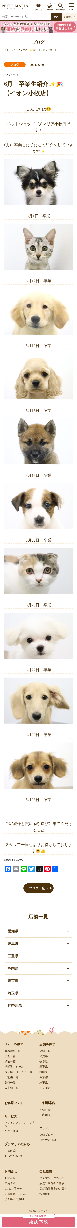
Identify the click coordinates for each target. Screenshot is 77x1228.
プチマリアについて (51, 1178)
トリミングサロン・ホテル (20, 1124)
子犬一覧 (10, 1056)
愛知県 (43, 1056)
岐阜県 (43, 1061)
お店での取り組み (16, 1156)
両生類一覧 (11, 1087)
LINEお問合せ (13, 1188)
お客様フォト (14, 1103)
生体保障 (10, 1150)
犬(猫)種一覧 (60, 10)
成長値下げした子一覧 (18, 1072)
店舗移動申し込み (16, 1193)
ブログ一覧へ (38, 888)
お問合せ (10, 1178)
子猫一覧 (10, 1061)
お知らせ (45, 1109)
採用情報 (45, 1193)
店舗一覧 (49, 10)
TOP (6, 50)
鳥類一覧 (10, 1082)
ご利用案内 (46, 1114)
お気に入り (38, 10)
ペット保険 (11, 1130)
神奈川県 (45, 1087)
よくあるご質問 (14, 1199)
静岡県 (43, 1072)
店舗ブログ (46, 1134)
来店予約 (10, 1183)
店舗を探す (47, 1044)
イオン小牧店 (11, 75)
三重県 (43, 1066)
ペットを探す (14, 1044)
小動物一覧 (11, 1077)
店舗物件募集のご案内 (53, 1188)
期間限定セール (14, 1066)
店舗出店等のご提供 (51, 1183)
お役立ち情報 (47, 1140)
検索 (56, 17)
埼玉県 (43, 1082)
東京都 (43, 1077)
